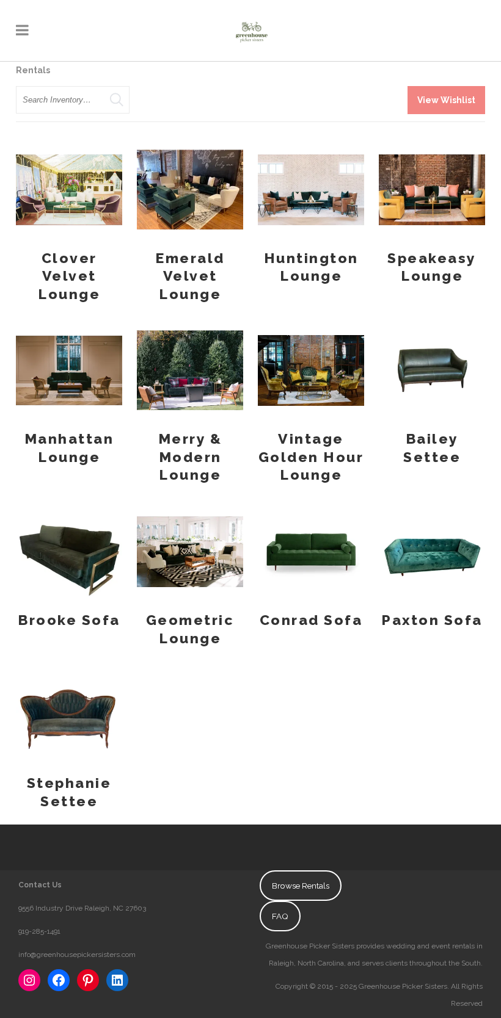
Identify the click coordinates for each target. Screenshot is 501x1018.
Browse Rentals (300, 885)
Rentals (33, 70)
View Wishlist (446, 100)
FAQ (280, 916)
